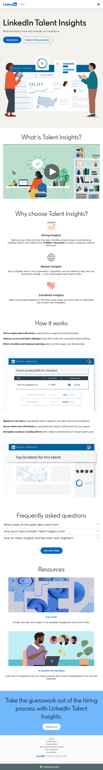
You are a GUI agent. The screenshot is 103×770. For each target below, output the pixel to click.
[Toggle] (99, 767)
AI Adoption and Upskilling (51, 670)
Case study (51, 617)
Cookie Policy (51, 741)
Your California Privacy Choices (51, 747)
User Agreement (51, 750)
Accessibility (51, 752)
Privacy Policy (51, 744)
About (51, 739)
